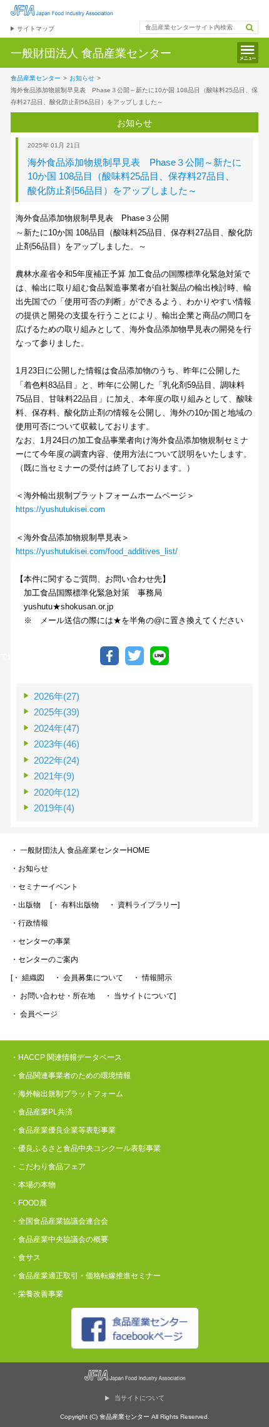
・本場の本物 (33, 1184)
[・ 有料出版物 (74, 905)
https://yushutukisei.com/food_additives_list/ (97, 551)
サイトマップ (35, 28)
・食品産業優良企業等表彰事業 (63, 1130)
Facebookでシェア (109, 655)
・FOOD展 (29, 1203)
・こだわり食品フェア (48, 1166)
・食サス (26, 1257)
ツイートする (134, 655)
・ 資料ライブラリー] (144, 905)
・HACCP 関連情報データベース (66, 1057)
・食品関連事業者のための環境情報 (71, 1075)
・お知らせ (29, 868)
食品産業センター (36, 78)
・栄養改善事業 (37, 1294)
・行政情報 (29, 923)
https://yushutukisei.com (60, 509)
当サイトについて (139, 1397)
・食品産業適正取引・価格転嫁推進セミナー (86, 1275)
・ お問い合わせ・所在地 (53, 995)
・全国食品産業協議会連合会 (59, 1221)
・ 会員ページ (34, 1014)
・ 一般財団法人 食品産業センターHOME (80, 850)
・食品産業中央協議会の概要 (59, 1239)
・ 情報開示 (152, 977)
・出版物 (26, 905)
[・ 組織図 (27, 977)
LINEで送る (159, 655)
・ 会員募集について (88, 977)
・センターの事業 (41, 941)
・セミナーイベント (44, 886)
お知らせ (81, 78)
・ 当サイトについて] (140, 995)
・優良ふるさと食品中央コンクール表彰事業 (86, 1148)
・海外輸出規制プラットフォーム (67, 1093)
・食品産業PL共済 (42, 1112)
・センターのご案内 (44, 959)
